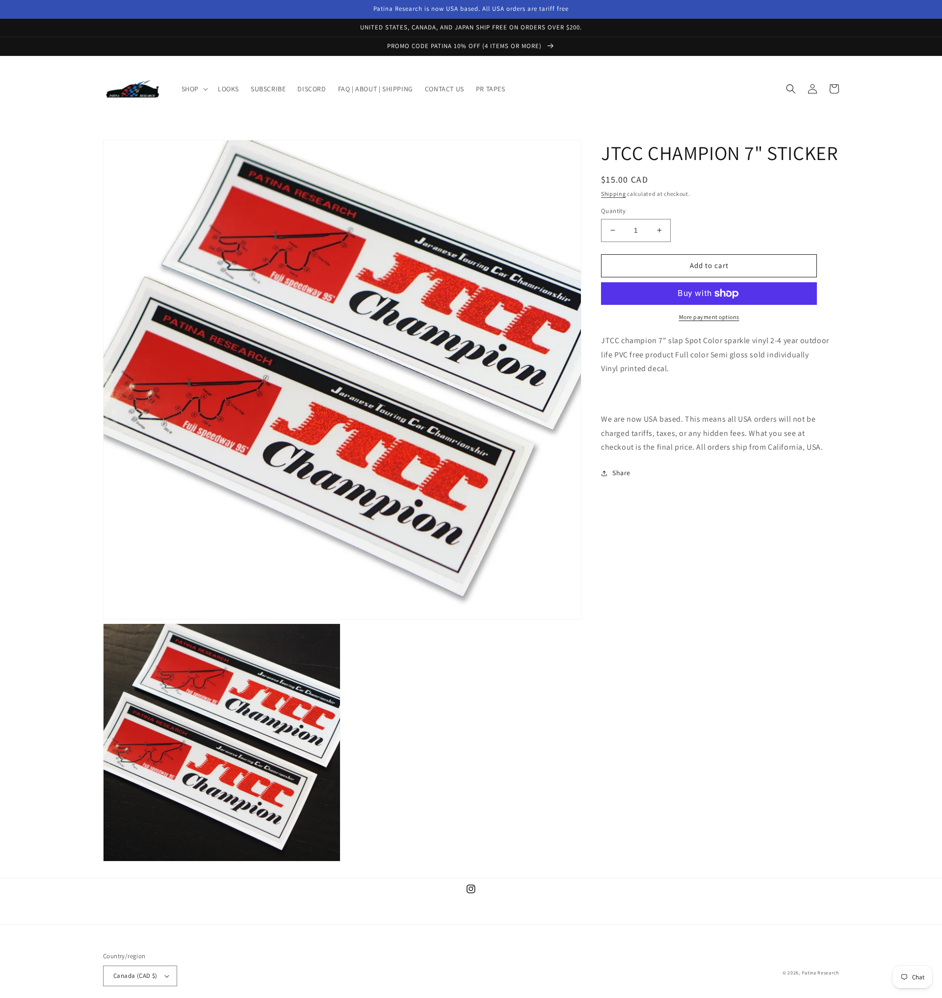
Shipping (613, 193)
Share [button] (621, 472)
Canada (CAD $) (135, 975)
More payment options (709, 317)
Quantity (613, 211)
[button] (194, 89)
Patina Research (820, 973)
